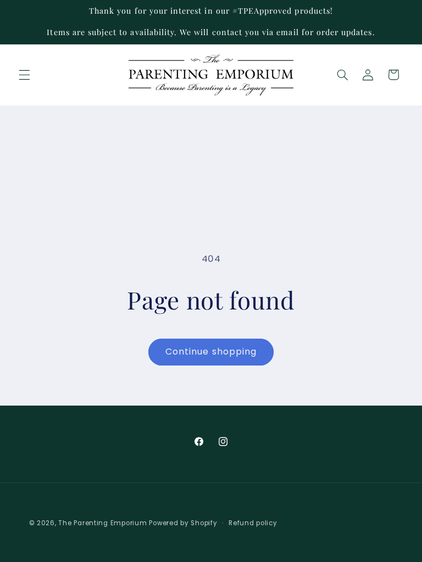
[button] (24, 74)
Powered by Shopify (183, 523)
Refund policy (253, 523)
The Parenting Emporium (102, 523)
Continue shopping (211, 351)
